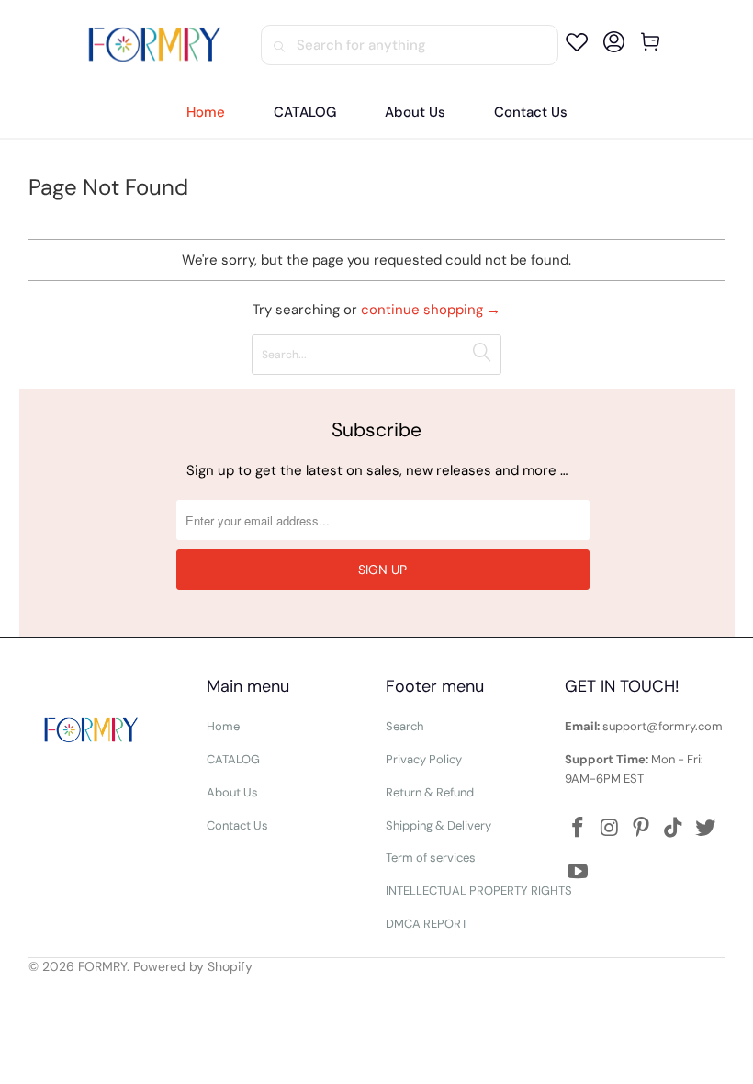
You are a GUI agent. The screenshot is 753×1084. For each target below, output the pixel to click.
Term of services (431, 857)
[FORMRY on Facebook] (578, 829)
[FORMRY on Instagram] (610, 829)
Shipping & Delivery (438, 825)
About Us (232, 792)
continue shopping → (430, 309)
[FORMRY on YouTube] (578, 873)
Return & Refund (430, 792)
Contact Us (237, 825)
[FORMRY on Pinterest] (642, 829)
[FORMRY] (154, 45)
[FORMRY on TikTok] (674, 829)
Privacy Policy (424, 759)
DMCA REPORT (426, 924)
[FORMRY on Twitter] (706, 829)
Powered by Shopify (193, 966)
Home (223, 726)
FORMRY (102, 966)
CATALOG (233, 759)
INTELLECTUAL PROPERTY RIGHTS (479, 890)
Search (404, 726)
